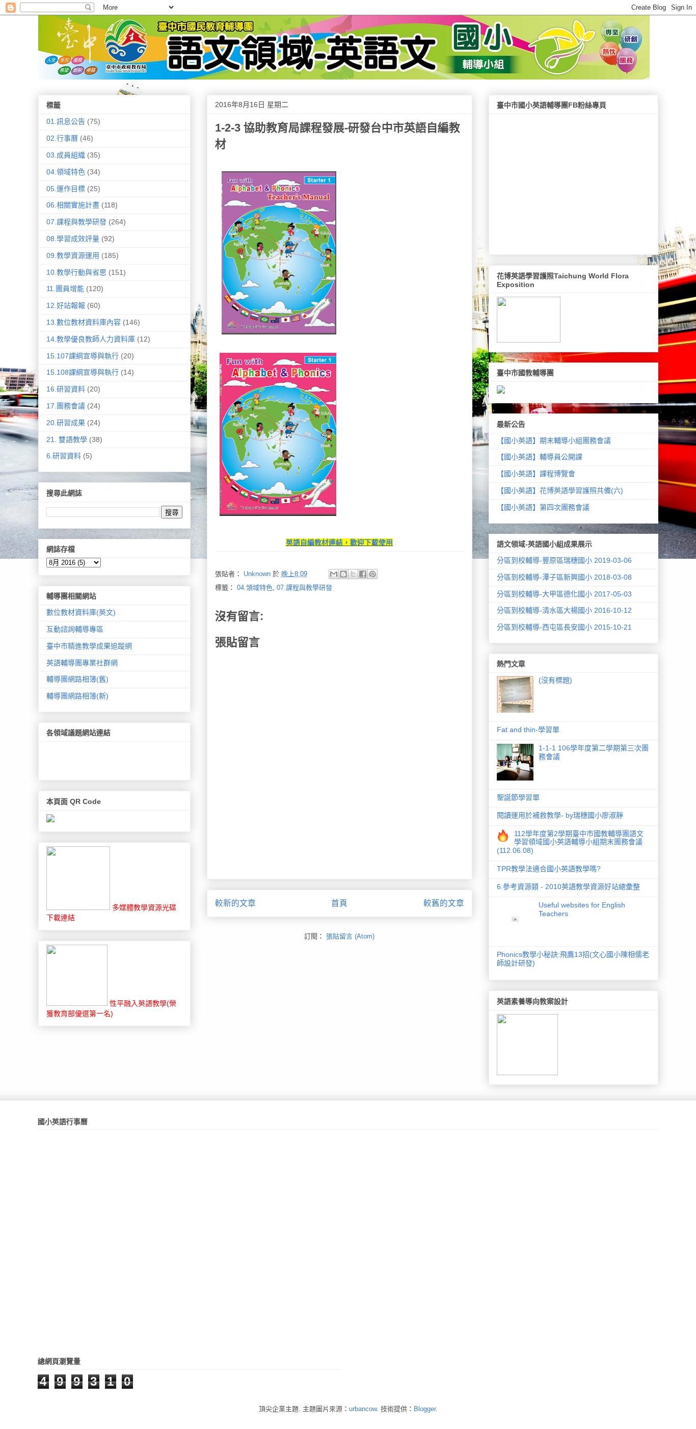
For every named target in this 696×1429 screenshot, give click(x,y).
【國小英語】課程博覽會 (536, 474)
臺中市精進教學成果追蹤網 (89, 646)
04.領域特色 (255, 587)
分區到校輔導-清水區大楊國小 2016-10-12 (564, 610)
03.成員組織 (65, 155)
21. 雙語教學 (66, 439)
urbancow (363, 1409)
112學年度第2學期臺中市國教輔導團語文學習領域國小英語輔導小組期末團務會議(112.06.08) (570, 842)
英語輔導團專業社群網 (82, 663)
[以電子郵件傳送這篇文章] (334, 574)
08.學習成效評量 (72, 239)
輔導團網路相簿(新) (77, 696)
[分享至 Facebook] (363, 574)
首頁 (339, 903)
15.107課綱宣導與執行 (82, 356)
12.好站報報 (65, 305)
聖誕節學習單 (518, 797)
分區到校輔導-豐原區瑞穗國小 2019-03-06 (564, 560)
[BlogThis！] (343, 574)
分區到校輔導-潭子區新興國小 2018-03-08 (564, 577)
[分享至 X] (353, 574)
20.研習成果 (65, 423)
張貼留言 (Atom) (350, 936)
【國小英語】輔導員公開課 (539, 457)
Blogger (425, 1409)
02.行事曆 (62, 138)
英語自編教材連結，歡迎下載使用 (339, 542)
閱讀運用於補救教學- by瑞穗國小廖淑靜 (560, 815)
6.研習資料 (63, 456)
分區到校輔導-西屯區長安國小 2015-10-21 (564, 627)
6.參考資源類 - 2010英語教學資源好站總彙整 (568, 886)
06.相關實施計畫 (72, 205)
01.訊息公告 (65, 121)
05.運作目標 (65, 189)
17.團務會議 (65, 406)
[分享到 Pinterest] (372, 574)
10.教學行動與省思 (76, 272)
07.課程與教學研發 (304, 587)
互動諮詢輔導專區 (74, 629)
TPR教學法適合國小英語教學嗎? (549, 869)
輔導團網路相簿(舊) (77, 679)
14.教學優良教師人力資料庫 (90, 339)
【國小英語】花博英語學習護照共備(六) (560, 490)
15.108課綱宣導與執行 (82, 372)
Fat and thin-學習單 (528, 729)
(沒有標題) (555, 680)
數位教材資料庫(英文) (81, 612)
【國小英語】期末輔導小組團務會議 (554, 440)
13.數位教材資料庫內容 (83, 322)
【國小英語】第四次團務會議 (543, 507)
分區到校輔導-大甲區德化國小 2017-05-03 (564, 594)
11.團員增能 (65, 288)
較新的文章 (235, 903)
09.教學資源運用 (72, 255)
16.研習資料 (65, 389)
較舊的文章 (443, 903)
